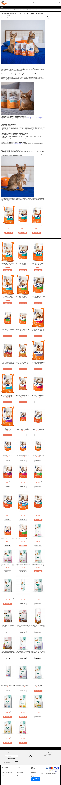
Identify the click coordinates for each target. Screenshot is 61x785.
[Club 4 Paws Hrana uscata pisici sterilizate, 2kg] (36, 215)
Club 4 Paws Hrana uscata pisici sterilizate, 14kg (8, 226)
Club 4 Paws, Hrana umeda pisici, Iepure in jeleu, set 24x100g (38, 429)
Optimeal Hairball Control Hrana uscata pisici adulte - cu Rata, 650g (8, 684)
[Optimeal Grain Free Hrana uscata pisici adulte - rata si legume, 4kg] (23, 616)
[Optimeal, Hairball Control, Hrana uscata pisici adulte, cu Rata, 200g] (38, 643)
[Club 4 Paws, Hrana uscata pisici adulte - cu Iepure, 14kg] (23, 351)
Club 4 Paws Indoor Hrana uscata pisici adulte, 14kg (38, 363)
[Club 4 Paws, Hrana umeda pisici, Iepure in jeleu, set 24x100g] (38, 416)
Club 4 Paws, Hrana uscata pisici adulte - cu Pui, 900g (38, 297)
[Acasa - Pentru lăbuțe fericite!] (7, 3)
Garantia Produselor (20, 772)
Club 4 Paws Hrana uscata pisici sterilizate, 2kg (36, 226)
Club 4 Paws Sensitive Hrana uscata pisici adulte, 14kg (7, 297)
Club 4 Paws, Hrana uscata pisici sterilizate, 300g (22, 226)
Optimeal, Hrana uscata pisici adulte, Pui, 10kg (23, 710)
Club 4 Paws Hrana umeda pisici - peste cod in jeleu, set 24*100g (23, 454)
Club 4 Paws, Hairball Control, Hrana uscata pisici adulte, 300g (7, 363)
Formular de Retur (20, 773)
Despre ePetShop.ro (5, 769)
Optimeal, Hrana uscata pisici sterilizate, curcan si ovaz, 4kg (8, 597)
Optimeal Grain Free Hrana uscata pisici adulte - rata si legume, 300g (8, 652)
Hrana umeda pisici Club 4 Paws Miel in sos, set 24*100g (7, 454)
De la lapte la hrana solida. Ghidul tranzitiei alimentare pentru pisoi (28, 9)
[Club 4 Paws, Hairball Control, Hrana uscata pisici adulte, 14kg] (38, 317)
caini (48, 18)
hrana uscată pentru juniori (18, 143)
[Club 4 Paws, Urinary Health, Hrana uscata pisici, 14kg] (8, 416)
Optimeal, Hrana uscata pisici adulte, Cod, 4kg (8, 710)
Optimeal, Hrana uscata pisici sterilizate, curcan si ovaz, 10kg (38, 565)
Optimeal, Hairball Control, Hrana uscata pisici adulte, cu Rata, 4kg (23, 684)
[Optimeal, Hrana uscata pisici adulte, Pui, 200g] (38, 702)
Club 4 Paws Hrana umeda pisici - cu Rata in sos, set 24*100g (38, 454)
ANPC (18, 775)
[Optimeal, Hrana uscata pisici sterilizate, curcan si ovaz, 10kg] (38, 556)
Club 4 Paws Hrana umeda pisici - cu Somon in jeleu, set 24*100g (23, 513)
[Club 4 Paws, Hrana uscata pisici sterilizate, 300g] (22, 215)
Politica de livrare (5, 773)
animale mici (49, 20)
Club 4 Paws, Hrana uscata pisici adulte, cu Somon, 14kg (7, 396)
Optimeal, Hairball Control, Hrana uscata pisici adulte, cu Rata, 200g (38, 652)
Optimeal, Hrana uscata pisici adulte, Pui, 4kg (8, 736)
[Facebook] (30, 756)
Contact (3, 775)
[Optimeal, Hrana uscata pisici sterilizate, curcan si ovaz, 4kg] (8, 586)
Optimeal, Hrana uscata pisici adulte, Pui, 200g (38, 710)
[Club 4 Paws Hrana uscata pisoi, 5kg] (8, 318)
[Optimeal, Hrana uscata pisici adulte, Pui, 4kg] (8, 728)
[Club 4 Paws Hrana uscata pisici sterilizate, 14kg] (8, 215)
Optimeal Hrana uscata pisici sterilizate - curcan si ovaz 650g (23, 597)
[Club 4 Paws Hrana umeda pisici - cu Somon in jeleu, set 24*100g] (23, 501)
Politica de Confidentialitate (7, 772)
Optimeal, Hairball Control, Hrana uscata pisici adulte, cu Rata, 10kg (23, 652)
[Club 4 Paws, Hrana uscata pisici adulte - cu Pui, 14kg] (23, 284)
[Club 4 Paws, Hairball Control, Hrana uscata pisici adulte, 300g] (8, 351)
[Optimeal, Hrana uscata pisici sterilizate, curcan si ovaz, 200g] (38, 586)
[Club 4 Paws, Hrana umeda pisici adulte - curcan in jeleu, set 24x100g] (23, 416)
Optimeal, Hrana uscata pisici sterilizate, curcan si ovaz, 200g (38, 597)
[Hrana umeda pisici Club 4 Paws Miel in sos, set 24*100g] (8, 446)
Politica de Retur (19, 771)
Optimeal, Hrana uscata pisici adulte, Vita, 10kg (23, 736)
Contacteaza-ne (36, 779)
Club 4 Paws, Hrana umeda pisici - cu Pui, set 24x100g (38, 480)
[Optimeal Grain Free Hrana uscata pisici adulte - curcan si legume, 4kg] (8, 616)
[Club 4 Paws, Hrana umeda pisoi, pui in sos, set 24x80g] (23, 531)
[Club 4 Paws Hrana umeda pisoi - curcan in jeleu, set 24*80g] (8, 531)
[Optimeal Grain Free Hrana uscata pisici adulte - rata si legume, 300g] (8, 643)
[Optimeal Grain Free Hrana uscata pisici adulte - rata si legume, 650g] (38, 616)
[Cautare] (34, 3)
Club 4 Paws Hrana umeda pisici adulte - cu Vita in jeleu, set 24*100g (7, 480)
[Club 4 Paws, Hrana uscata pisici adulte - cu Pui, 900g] (38, 284)
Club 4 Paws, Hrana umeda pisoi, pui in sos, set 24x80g (22, 539)
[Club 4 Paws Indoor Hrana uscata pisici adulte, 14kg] (38, 350)
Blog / (10, 9)
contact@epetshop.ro (50, 755)
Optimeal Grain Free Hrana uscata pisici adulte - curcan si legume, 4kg (7, 626)
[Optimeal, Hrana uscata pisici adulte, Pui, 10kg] (23, 702)
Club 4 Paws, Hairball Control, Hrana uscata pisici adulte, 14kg (38, 330)
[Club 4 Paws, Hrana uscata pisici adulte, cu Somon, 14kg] (8, 383)
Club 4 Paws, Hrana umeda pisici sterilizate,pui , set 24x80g (38, 513)
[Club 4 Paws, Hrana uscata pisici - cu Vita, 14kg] (23, 383)
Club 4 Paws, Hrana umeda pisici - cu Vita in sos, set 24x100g (23, 480)
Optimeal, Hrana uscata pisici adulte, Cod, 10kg (38, 684)
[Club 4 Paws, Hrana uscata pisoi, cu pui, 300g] (23, 318)
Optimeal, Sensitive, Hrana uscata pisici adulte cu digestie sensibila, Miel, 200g (7, 565)
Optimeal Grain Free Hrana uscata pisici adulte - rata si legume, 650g (38, 626)
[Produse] (2, 7)
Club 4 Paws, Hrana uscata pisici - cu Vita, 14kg (23, 396)
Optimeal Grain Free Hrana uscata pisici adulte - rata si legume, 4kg (23, 626)
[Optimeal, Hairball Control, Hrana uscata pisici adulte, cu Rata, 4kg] (23, 672)
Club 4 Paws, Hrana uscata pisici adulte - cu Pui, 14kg (22, 297)
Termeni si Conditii (5, 771)
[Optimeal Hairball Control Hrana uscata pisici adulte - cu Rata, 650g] (8, 672)
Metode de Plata (19, 769)
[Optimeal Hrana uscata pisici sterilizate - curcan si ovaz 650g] (23, 585)
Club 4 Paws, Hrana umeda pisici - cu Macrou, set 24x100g (7, 513)
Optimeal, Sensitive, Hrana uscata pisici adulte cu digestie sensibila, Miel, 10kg (38, 539)
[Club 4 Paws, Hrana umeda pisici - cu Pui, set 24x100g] (38, 472)
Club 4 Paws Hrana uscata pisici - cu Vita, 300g (38, 396)
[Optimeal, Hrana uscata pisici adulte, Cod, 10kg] (38, 672)
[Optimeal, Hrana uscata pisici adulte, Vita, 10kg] (23, 728)
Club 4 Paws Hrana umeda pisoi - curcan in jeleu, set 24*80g (7, 539)
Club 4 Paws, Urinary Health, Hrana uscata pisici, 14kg (8, 429)
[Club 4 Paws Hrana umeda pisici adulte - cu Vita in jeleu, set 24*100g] (8, 472)
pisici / (13, 9)
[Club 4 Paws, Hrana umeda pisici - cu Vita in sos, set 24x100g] (23, 472)
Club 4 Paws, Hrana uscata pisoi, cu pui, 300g (22, 330)
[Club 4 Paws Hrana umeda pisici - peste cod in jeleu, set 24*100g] (23, 446)
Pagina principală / (5, 9)
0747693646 (50, 754)
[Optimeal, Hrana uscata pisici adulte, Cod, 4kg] (8, 702)
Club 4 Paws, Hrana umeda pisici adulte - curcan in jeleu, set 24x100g (22, 429)
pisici (48, 16)
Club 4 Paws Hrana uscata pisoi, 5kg (7, 330)
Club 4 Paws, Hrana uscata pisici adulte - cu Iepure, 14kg (22, 363)
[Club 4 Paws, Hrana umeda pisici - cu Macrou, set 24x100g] (8, 501)
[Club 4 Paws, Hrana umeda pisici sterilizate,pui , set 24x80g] (38, 501)
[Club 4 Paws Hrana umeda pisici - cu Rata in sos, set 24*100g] (38, 446)
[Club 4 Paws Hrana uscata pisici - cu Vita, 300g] (38, 383)
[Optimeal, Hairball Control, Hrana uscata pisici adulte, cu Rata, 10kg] (23, 643)
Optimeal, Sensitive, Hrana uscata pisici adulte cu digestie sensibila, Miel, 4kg (23, 565)
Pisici (9, 17)
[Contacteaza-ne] (58, 7)
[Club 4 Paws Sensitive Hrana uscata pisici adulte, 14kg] (8, 284)
